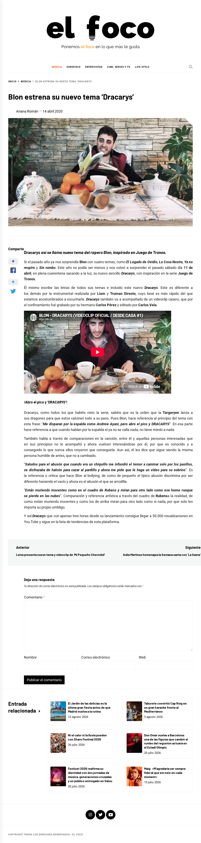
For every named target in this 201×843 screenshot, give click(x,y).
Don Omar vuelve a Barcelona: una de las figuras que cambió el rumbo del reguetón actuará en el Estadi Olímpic (166, 741)
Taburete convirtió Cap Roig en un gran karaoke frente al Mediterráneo (165, 707)
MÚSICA (57, 67)
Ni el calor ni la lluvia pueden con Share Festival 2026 (87, 737)
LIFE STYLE (142, 67)
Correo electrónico (95, 657)
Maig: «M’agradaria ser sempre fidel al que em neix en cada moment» (165, 773)
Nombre (30, 657)
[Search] (191, 66)
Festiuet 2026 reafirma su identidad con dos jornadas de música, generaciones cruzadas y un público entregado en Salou (90, 775)
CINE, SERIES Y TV (118, 67)
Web (142, 657)
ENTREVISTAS (93, 67)
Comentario (34, 597)
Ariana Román (27, 111)
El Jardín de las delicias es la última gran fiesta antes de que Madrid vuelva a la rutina (89, 707)
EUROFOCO (73, 67)
